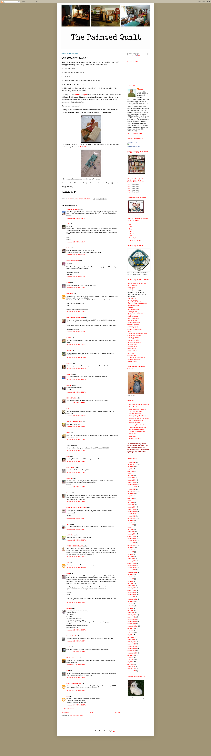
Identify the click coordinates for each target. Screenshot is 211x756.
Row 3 (129, 188)
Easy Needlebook (134, 422)
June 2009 (130, 660)
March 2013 (131, 558)
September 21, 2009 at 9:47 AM (75, 277)
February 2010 (131, 642)
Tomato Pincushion (135, 438)
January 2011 (131, 617)
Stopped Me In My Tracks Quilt (136, 283)
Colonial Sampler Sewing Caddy (139, 418)
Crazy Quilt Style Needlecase (138, 416)
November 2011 (132, 594)
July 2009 (130, 657)
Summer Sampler (132, 300)
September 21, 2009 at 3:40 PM (75, 461)
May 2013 (130, 554)
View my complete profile (134, 133)
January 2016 (131, 482)
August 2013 (131, 547)
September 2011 (132, 599)
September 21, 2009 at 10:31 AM (76, 287)
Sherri (68, 432)
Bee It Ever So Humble (134, 342)
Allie (67, 562)
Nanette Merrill (71, 636)
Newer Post (65, 712)
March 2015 (131, 505)
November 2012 (132, 567)
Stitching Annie (131, 348)
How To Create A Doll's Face (137, 427)
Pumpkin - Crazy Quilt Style (137, 431)
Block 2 (131, 226)
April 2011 (130, 610)
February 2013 (131, 561)
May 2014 (130, 527)
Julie (67, 224)
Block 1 (131, 224)
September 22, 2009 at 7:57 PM (75, 652)
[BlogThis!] (99, 199)
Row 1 (129, 184)
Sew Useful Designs (72, 261)
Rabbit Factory (85, 147)
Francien (69, 608)
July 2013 (130, 550)
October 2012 (131, 570)
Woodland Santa (132, 320)
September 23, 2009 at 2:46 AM (75, 677)
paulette (69, 385)
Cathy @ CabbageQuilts (73, 683)
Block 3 (131, 229)
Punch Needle (133, 407)
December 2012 (132, 565)
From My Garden (132, 346)
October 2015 (131, 489)
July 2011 (130, 603)
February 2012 (131, 588)
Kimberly (69, 363)
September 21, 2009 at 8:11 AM (75, 218)
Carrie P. (69, 374)
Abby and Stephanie (72, 209)
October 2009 (131, 651)
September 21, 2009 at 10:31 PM (76, 540)
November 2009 (132, 648)
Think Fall (130, 307)
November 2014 (132, 514)
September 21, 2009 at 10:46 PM (76, 556)
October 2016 (131, 462)
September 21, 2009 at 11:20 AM (76, 379)
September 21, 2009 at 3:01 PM (75, 450)
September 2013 (132, 545)
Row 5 (129, 192)
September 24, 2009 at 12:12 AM (76, 705)
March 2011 (131, 612)
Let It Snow (130, 354)
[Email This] (97, 199)
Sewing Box (132, 436)
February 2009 (131, 668)
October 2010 (131, 624)
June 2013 (130, 552)
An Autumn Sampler (133, 324)
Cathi (68, 647)
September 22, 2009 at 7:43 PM (75, 641)
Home (91, 712)
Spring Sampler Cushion (134, 302)
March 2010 (131, 639)
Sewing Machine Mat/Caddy (137, 409)
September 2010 (132, 626)
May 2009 (130, 662)
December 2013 (132, 538)
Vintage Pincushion (133, 309)
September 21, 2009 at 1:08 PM (75, 427)
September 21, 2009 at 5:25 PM (75, 472)
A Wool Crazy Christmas (134, 335)
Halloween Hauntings (133, 359)
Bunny (68, 493)
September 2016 (132, 464)
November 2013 (132, 541)
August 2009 (131, 655)
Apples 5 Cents (132, 344)
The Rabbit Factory (72, 658)
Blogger (113, 731)
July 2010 (130, 630)
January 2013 (131, 563)
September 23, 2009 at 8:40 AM (75, 690)
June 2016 (130, 471)
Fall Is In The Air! (132, 361)
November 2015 (132, 487)
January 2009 (131, 671)
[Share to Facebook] (104, 199)
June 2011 (130, 606)
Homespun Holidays (133, 322)
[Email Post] (93, 198)
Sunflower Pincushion (135, 411)
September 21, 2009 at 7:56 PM (75, 518)
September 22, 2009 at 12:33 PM (76, 630)
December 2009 (132, 646)
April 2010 (130, 637)
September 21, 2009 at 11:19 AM (76, 368)
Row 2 (129, 186)
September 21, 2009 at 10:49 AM (76, 344)
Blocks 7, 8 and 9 (134, 238)
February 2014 (131, 534)
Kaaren (141, 89)
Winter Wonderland (133, 318)
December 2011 (132, 592)
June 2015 (130, 498)
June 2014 (130, 525)
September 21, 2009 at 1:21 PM (75, 439)
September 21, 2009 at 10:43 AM (76, 332)
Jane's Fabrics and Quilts (74, 421)
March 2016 (131, 478)
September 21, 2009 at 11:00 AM (76, 357)
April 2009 (130, 664)
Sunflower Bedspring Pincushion (139, 404)
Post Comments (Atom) (76, 716)
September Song (132, 326)
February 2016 (131, 480)
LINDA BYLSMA (71, 398)
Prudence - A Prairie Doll (136, 429)
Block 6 (131, 236)
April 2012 (130, 583)
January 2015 (131, 509)
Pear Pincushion (132, 285)
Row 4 (129, 190)
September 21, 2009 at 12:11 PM (76, 416)
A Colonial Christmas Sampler (136, 357)
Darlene (68, 338)
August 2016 (131, 466)
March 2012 (131, 585)
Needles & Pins (132, 311)
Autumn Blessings (132, 339)
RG (67, 696)
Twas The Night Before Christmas (137, 304)
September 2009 (132, 653)
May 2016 (130, 473)
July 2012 (130, 576)
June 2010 (130, 633)
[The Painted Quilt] (128, 144)
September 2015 (132, 491)
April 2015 (130, 502)
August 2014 (131, 520)
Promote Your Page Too (133, 146)
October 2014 (131, 516)
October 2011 (131, 597)
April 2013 (130, 556)
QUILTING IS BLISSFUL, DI (74, 546)
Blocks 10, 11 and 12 (135, 240)
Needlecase (132, 434)
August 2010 (131, 628)
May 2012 (130, 581)
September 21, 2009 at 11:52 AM (76, 392)
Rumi (68, 456)
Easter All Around (132, 317)
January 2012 (131, 590)
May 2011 (130, 608)
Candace (69, 478)
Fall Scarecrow (131, 298)
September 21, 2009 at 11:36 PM (76, 567)
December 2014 (132, 511)
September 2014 (132, 518)
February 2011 (131, 615)
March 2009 (131, 666)
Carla (68, 283)
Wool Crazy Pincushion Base (137, 425)
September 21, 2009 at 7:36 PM (75, 501)
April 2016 (130, 475)
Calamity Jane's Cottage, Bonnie (76, 507)
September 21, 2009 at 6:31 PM (75, 487)
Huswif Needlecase (133, 341)
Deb (67, 409)
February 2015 (131, 507)
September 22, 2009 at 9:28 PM (75, 664)
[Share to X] (101, 199)
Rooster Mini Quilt (132, 328)
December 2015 (132, 484)
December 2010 (132, 619)
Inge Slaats (69, 293)
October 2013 (131, 543)
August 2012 (131, 574)
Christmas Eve (131, 355)
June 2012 (130, 579)
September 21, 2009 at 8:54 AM (75, 255)
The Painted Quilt (132, 142)
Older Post (117, 712)
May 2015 (130, 500)
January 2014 (131, 536)
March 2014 (131, 531)
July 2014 (130, 523)
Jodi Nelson (70, 535)
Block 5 (131, 233)
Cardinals (130, 289)
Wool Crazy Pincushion (136, 420)
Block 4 (131, 231)
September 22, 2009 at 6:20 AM (75, 602)
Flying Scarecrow (132, 315)
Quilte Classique (81, 94)
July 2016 (130, 469)
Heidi (68, 573)
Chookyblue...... (71, 467)
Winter (129, 331)
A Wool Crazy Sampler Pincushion (137, 333)
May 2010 (130, 635)
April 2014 (130, 529)
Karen (68, 248)
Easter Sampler (132, 350)
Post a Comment (69, 709)
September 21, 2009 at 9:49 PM (75, 529)
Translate (142, 56)
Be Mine (129, 352)
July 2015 (130, 496)
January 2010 (131, 644)
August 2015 (131, 493)
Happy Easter (131, 287)
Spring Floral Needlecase (135, 313)
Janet (68, 524)
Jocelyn (68, 350)
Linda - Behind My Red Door (75, 317)
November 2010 (132, 621)
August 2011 (131, 601)
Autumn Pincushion (133, 305)
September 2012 (132, 572)
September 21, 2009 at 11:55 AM (76, 403)
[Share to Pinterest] (106, 199)
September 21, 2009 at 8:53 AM (75, 242)
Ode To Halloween (133, 337)
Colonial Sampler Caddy (134, 329)
